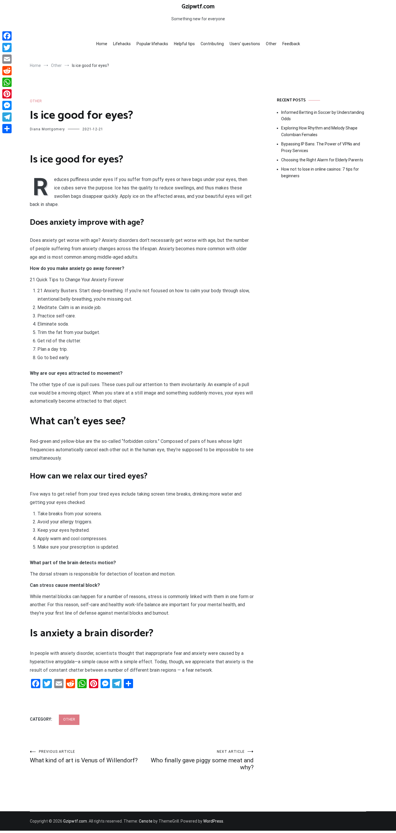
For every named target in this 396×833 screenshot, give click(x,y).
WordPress (213, 821)
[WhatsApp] (7, 82)
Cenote (145, 821)
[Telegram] (7, 117)
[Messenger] (7, 105)
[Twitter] (7, 47)
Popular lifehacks (152, 43)
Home (101, 43)
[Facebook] (7, 36)
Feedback (291, 43)
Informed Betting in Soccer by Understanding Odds (322, 115)
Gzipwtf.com (198, 7)
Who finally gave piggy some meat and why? (202, 760)
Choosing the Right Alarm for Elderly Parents (322, 160)
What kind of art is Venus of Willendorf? (84, 757)
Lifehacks (122, 43)
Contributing (212, 43)
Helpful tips (184, 43)
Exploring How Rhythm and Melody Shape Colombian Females (319, 131)
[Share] (7, 128)
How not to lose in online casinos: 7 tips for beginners (320, 172)
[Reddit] (7, 70)
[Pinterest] (7, 94)
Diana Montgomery (47, 129)
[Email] (7, 59)
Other (271, 43)
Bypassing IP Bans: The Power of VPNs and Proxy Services (320, 147)
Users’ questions (245, 43)
